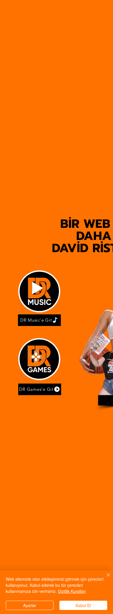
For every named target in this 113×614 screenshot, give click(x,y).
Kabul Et (83, 605)
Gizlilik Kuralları (72, 591)
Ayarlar (29, 605)
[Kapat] (105, 578)
